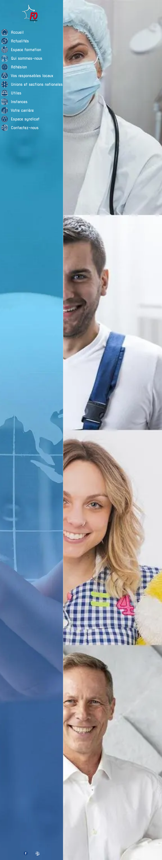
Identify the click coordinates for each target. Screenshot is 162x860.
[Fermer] (69, 6)
